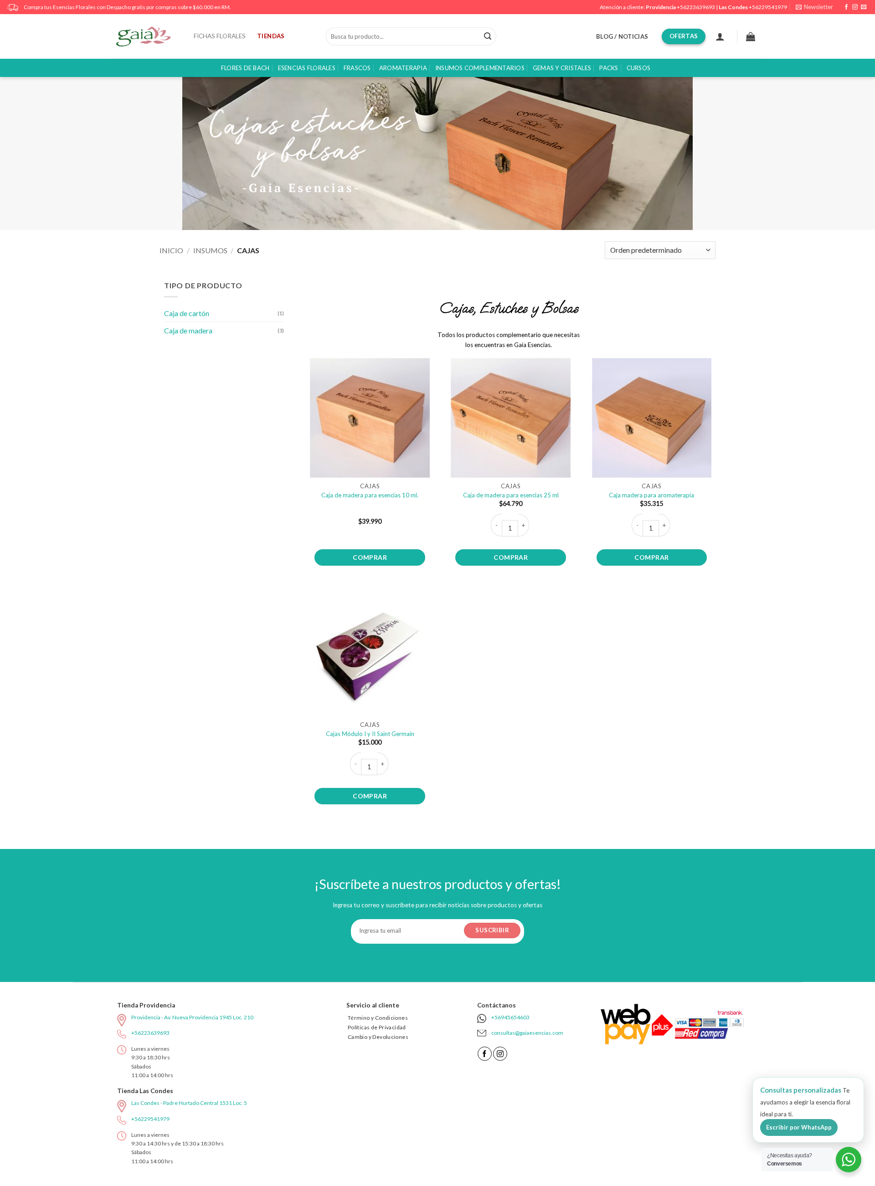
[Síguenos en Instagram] (855, 7)
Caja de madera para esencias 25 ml (511, 495)
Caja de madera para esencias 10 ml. (369, 495)
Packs (608, 68)
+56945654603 (510, 1017)
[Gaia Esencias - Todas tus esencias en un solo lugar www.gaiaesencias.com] (148, 36)
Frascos (357, 68)
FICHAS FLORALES (220, 36)
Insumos (210, 250)
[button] (814, 7)
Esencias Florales (306, 68)
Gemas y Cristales (562, 68)
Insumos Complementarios (480, 68)
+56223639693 (696, 7)
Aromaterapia (403, 68)
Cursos (639, 68)
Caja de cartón (186, 313)
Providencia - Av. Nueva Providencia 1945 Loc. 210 (192, 1017)
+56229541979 (768, 7)
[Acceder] (720, 36)
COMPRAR (370, 557)
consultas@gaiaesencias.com (527, 1032)
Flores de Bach (245, 68)
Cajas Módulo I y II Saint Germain (370, 733)
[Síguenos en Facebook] (846, 7)
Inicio (171, 250)
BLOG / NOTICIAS (622, 36)
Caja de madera (188, 330)
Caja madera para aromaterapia (651, 495)
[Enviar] (487, 36)
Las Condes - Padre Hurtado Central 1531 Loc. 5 (189, 1102)
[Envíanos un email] (863, 7)
